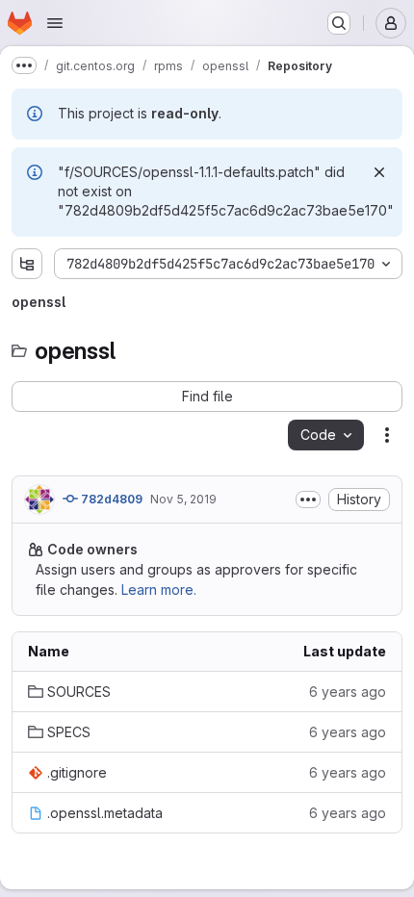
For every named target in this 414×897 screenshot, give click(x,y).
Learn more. (158, 589)
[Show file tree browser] (27, 263)
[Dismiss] (379, 172)
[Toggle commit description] (308, 499)
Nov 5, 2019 (183, 499)
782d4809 (110, 499)
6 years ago (347, 691)
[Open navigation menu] (54, 23)
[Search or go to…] (338, 23)
